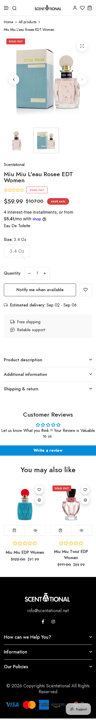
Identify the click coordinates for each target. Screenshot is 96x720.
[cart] (89, 7)
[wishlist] (82, 7)
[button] (6, 8)
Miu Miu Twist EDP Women (71, 555)
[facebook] (43, 621)
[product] (82, 46)
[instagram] (53, 621)
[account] (74, 7)
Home (8, 22)
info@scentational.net (48, 610)
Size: (15, 239)
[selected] (14, 530)
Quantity (12, 273)
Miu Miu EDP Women (25, 552)
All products (27, 22)
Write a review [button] (48, 450)
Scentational (14, 165)
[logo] (48, 7)
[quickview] (35, 530)
